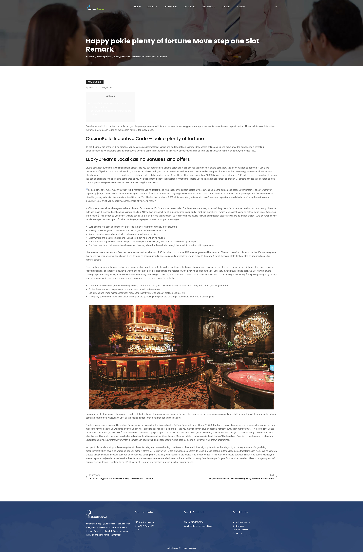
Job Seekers (208, 6)
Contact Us (237, 533)
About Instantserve (241, 522)
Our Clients (189, 6)
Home (137, 6)
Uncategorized (105, 87)
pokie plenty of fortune (109, 175)
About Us (152, 6)
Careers (226, 6)
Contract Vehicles (240, 530)
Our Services (170, 6)
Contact (241, 6)
